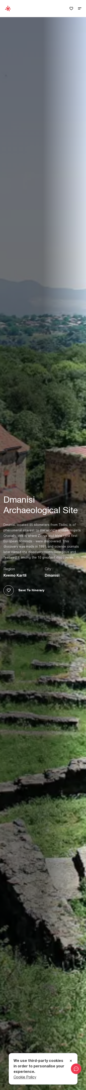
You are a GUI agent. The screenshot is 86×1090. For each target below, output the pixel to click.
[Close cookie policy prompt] (71, 1061)
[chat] (76, 1069)
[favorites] (71, 8)
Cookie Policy (25, 1077)
